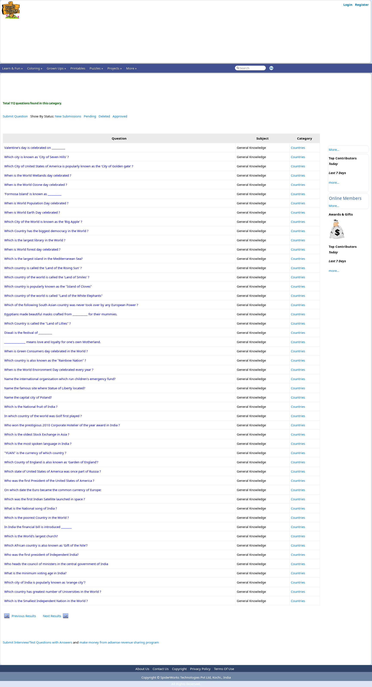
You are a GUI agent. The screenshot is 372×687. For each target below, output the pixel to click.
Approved (120, 116)
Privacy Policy (200, 669)
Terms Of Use (224, 669)
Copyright (179, 669)
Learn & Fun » (12, 68)
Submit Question (15, 116)
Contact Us (161, 669)
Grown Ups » (56, 68)
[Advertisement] (106, 32)
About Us (142, 669)
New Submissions (68, 116)
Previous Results (24, 616)
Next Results (52, 616)
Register (362, 4)
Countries (298, 147)
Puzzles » (96, 68)
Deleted (104, 116)
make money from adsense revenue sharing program (119, 642)
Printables (77, 68)
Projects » (114, 68)
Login (347, 4)
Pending (90, 116)
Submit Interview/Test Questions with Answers (37, 642)
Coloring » (34, 68)
